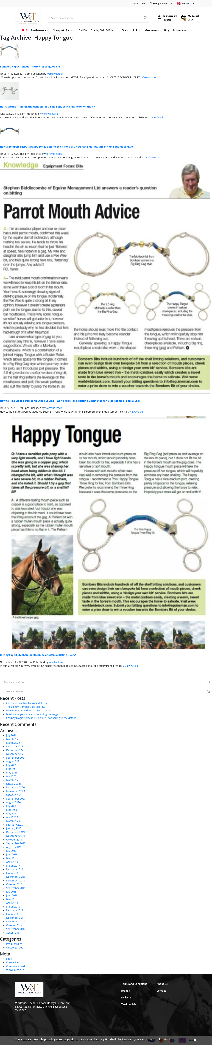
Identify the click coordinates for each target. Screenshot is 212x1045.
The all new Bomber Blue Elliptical (25, 706)
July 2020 (11, 806)
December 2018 (15, 877)
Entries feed (13, 962)
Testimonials (128, 1004)
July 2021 (11, 765)
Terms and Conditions (134, 984)
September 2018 (15, 888)
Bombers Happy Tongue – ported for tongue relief (30, 66)
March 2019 (13, 865)
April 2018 (12, 903)
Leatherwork (38, 30)
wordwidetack (55, 73)
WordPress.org (15, 970)
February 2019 (14, 869)
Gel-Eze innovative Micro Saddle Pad (27, 703)
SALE (24, 30)
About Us (162, 984)
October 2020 (14, 795)
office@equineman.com (161, 3)
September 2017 (15, 929)
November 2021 (15, 754)
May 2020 (11, 813)
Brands (125, 990)
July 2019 (11, 850)
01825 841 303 (137, 3)
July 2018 (11, 891)
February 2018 (14, 910)
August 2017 (13, 932)
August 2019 (13, 847)
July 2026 (11, 735)
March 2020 (13, 821)
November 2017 (15, 921)
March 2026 (13, 739)
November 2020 (15, 791)
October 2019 (14, 839)
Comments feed (15, 966)
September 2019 (15, 843)
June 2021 (12, 769)
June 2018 (12, 895)
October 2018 (14, 884)
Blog (166, 30)
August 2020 (13, 802)
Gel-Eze (83, 30)
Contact (161, 990)
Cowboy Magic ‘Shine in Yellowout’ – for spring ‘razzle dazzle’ (41, 718)
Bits (124, 30)
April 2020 (12, 817)
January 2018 (13, 914)
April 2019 (12, 862)
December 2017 (15, 917)
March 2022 (13, 742)
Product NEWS (14, 944)
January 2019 (13, 873)
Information (180, 30)
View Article (149, 77)
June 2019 (12, 854)
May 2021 (11, 772)
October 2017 (14, 925)
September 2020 (15, 798)
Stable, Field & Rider (103, 30)
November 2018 (15, 880)
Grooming (151, 30)
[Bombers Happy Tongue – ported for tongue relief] (9, 50)
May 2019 (11, 858)
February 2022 (14, 746)
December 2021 (15, 750)
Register (167, 19)
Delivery (126, 997)
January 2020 (13, 828)
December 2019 (15, 832)
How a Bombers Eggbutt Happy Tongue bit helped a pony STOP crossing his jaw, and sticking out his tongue (66, 146)
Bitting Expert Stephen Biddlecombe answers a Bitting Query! (38, 655)
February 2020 (14, 824)
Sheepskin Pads (62, 30)
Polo (135, 30)
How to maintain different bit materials (29, 710)
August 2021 (13, 761)
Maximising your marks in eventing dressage (32, 714)
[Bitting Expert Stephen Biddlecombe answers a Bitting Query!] (106, 532)
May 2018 (11, 899)
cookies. (165, 1039)
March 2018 (13, 906)
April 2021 (12, 776)
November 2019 (15, 836)
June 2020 (12, 809)
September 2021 (15, 757)
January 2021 (13, 783)
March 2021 (13, 780)
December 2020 (15, 787)
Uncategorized (14, 947)
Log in (9, 958)
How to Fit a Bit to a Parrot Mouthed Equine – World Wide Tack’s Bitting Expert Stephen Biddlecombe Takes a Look (70, 400)
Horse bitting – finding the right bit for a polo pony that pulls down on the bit (47, 106)
